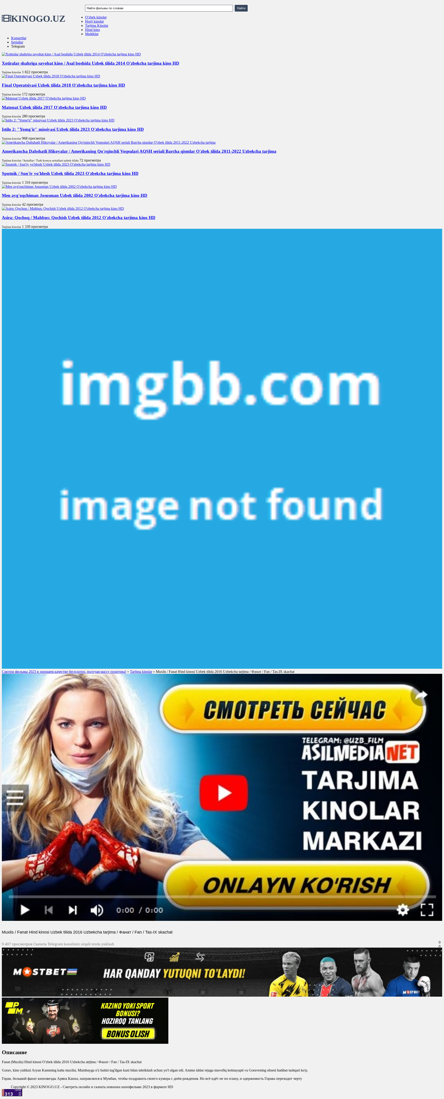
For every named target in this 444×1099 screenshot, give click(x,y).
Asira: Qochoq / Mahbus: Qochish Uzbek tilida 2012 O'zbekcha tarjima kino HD (78, 217)
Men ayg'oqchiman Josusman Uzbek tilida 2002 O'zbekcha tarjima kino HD (74, 195)
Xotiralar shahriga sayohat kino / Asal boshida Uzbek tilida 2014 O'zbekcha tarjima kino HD (90, 63)
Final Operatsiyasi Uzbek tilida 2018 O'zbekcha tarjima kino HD (63, 85)
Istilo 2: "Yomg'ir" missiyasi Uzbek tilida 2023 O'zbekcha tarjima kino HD (73, 129)
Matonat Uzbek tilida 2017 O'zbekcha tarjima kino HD (54, 107)
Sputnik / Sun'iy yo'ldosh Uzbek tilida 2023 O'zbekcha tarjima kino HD (70, 173)
